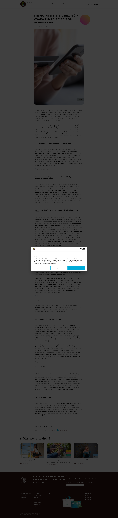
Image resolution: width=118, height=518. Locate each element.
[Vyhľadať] (88, 4)
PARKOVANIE (81, 4)
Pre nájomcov (37, 499)
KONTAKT (43, 4)
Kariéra (22, 500)
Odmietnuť (41, 268)
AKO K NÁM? (51, 4)
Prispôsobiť (58, 268)
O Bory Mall (23, 495)
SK (97, 4)
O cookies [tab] (77, 252)
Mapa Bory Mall (37, 495)
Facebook (89, 495)
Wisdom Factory (36, 514)
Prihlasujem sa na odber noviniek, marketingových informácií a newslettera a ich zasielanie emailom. (82, 479)
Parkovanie (23, 497)
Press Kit (36, 497)
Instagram (89, 497)
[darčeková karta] (72, 502)
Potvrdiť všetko (76, 268)
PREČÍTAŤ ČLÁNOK (24, 463)
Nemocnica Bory (37, 502)
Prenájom (23, 499)
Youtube (89, 499)
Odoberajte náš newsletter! (75, 485)
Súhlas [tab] (40, 252)
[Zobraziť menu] (91, 4)
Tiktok (88, 501)
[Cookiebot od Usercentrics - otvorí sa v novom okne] (80, 249)
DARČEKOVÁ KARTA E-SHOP (68, 4)
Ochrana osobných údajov (39, 500)
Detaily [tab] (59, 252)
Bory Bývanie (37, 504)
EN (95, 4)
